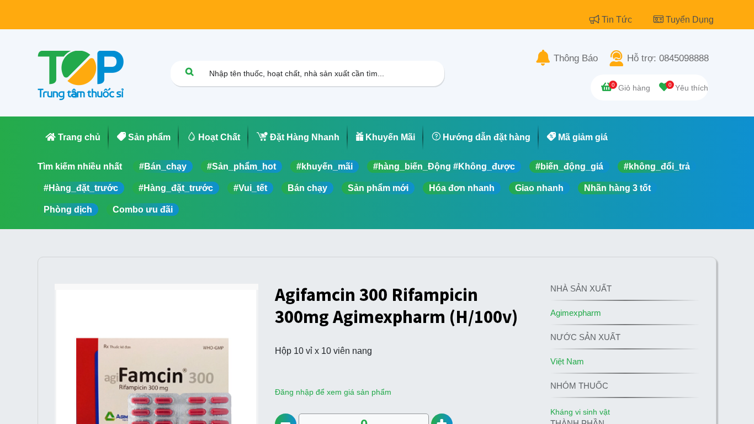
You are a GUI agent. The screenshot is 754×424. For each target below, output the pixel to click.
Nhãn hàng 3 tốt (617, 188)
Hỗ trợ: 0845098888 (668, 58)
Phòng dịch (68, 209)
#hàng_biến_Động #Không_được (444, 166)
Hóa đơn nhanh (462, 188)
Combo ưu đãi (143, 209)
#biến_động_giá (569, 166)
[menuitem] (73, 137)
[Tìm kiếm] (189, 71)
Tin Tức (618, 19)
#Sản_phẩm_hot (241, 166)
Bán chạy (307, 188)
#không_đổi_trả (657, 166)
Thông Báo (576, 58)
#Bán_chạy (163, 166)
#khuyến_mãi (324, 166)
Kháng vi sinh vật (580, 411)
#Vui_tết (250, 188)
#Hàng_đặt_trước (81, 188)
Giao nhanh (539, 188)
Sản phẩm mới (378, 188)
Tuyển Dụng (690, 19)
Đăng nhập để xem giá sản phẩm (333, 392)
